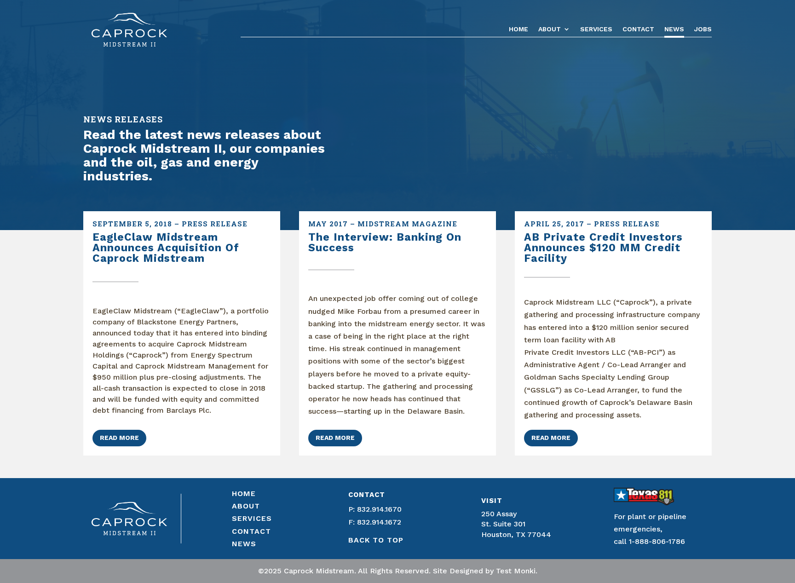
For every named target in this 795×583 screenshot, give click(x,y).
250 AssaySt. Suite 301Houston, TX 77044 (516, 524)
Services (596, 29)
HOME (244, 493)
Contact (638, 29)
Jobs (703, 29)
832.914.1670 (379, 509)
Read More (119, 437)
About (549, 29)
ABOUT (246, 506)
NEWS (244, 543)
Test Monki (516, 570)
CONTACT (251, 531)
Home (518, 29)
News (674, 29)
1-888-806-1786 (658, 541)
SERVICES (252, 518)
